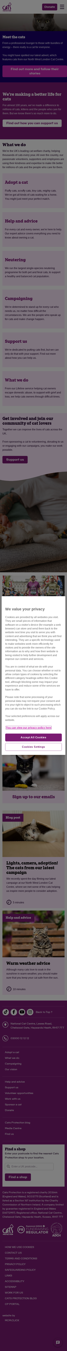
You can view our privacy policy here (28, 727)
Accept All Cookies (33, 737)
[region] (33, 675)
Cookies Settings (33, 746)
